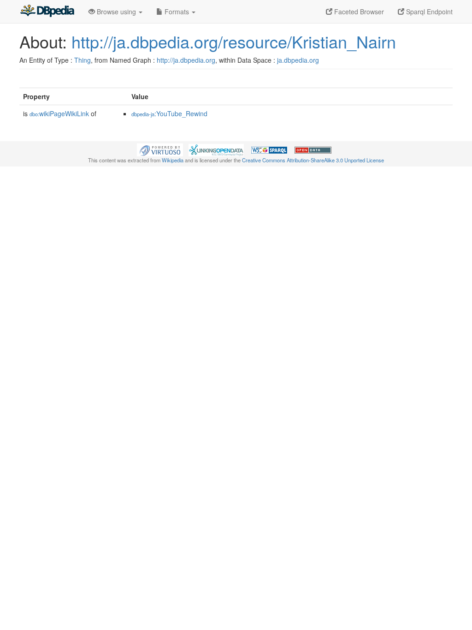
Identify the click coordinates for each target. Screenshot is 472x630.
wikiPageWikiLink (59, 113)
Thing (82, 60)
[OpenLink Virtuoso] (160, 149)
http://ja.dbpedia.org (186, 60)
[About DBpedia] (47, 11)
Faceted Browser (358, 11)
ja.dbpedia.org (298, 60)
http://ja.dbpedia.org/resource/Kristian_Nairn (233, 41)
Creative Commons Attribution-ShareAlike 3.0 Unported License (313, 160)
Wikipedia (172, 160)
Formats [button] (177, 11)
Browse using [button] (116, 11)
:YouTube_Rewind (169, 113)
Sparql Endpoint (428, 11)
